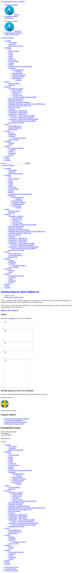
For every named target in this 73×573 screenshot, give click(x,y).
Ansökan (11, 155)
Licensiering (12, 150)
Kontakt (10, 54)
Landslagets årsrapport (19, 138)
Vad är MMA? (12, 42)
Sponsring (8, 160)
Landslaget (11, 136)
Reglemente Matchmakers (16, 99)
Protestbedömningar (18, 70)
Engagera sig (12, 59)
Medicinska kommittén (19, 75)
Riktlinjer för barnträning (15, 46)
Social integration (13, 61)
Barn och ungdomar (14, 107)
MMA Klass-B (18, 297)
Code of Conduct (17, 95)
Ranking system (17, 92)
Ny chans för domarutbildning (14, 420)
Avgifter (10, 151)
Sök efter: (4, 163)
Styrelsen (11, 63)
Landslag (7, 131)
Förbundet (8, 48)
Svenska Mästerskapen (15, 127)
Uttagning (11, 133)
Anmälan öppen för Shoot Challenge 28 (20, 291)
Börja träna (11, 85)
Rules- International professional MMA (24, 121)
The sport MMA (17, 90)
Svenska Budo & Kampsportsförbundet (20, 66)
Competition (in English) (15, 88)
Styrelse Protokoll (13, 51)
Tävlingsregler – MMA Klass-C (17, 110)
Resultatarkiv (12, 134)
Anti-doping (12, 44)
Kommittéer (11, 68)
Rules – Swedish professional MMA (23, 117)
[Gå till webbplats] (19, 329)
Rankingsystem (13, 129)
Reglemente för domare (15, 100)
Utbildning (8, 141)
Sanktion (7, 146)
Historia (10, 58)
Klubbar (7, 82)
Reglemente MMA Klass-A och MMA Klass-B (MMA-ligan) (26, 104)
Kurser (10, 145)
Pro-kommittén (16, 78)
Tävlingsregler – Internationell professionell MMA (23, 119)
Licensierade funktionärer (16, 148)
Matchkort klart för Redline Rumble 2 (16, 422)
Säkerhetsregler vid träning (16, 122)
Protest (10, 53)
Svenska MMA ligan (14, 126)
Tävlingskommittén (18, 76)
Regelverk (8, 87)
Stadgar (10, 56)
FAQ (9, 49)
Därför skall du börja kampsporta (14, 424)
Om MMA (8, 41)
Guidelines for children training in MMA (24, 97)
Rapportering (12, 153)
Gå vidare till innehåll (7, 37)
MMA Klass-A (9, 297)
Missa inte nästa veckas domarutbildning (17, 418)
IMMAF (10, 65)
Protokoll (18, 71)
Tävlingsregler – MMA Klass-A (18, 114)
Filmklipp (11, 143)
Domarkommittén (17, 73)
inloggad (12, 318)
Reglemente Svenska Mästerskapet (18, 102)
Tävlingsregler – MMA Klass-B (17, 112)
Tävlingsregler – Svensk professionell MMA (21, 116)
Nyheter (7, 158)
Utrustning (11, 109)
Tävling (7, 124)
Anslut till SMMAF (14, 83)
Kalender (7, 156)
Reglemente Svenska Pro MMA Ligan (19, 105)
